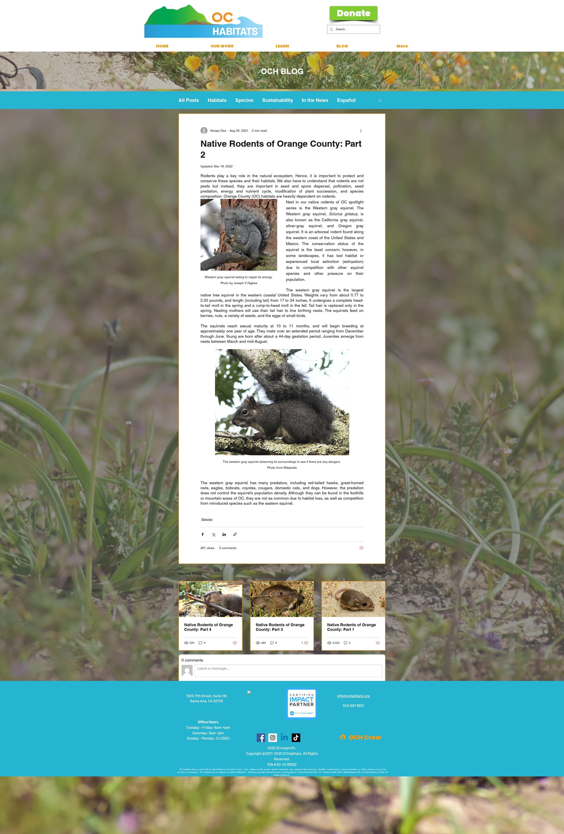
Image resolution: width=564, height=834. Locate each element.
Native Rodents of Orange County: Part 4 (208, 627)
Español (346, 100)
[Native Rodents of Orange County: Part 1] (353, 599)
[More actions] (361, 130)
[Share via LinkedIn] (224, 534)
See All (381, 573)
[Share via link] (235, 534)
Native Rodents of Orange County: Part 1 (351, 627)
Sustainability (277, 100)
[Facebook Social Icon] (261, 737)
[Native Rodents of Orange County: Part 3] (282, 599)
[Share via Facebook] (202, 534)
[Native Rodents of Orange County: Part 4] (210, 599)
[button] (380, 100)
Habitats (217, 100)
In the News (315, 100)
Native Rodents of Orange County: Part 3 (280, 627)
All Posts (188, 100)
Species (244, 100)
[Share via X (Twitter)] (213, 534)
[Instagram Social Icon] (272, 737)
